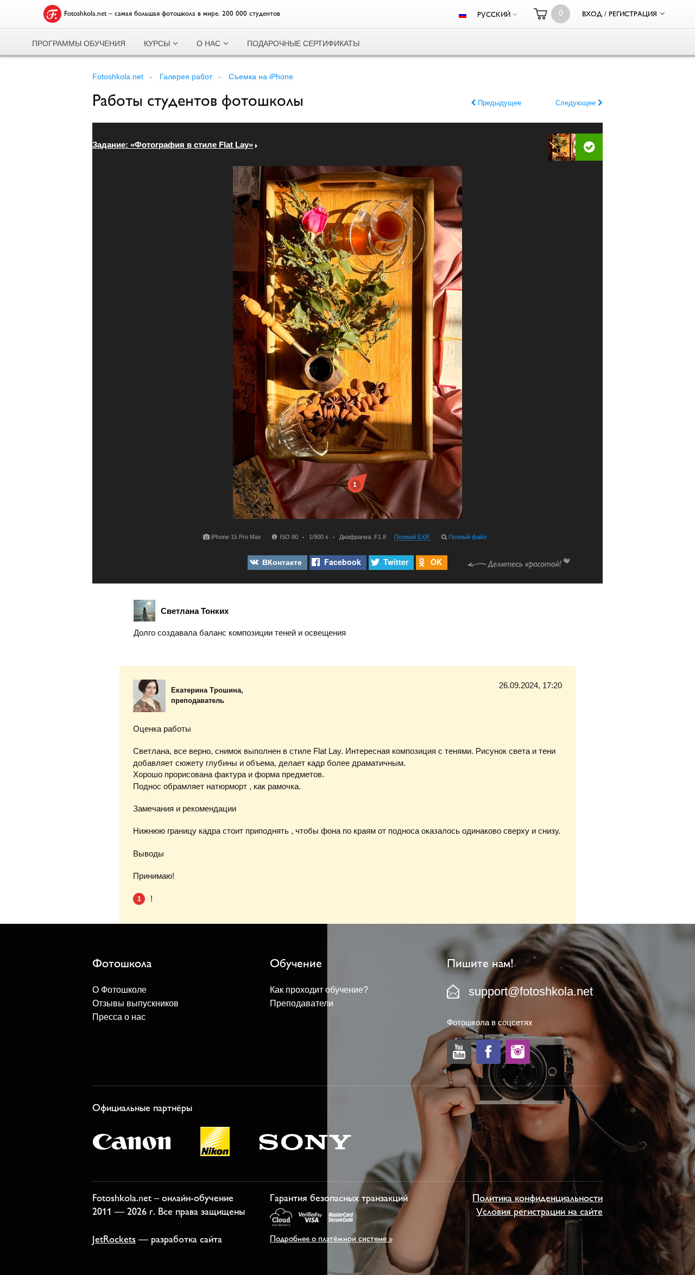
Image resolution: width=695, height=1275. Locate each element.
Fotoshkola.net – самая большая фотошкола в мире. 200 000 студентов (172, 14)
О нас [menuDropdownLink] (208, 43)
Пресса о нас (119, 1017)
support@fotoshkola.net (531, 991)
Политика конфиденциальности (537, 1199)
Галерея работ (186, 76)
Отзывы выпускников (135, 1003)
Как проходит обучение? (319, 989)
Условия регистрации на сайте (539, 1212)
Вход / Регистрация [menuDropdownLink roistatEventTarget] (619, 14)
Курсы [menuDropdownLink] (157, 43)
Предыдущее (498, 103)
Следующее (576, 103)
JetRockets (114, 1240)
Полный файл (467, 537)
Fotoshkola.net (117, 76)
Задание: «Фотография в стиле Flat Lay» (172, 144)
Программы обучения (78, 43)
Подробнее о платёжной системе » (331, 1239)
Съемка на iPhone (261, 76)
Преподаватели (301, 1003)
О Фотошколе (119, 989)
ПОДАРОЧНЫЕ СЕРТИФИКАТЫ (303, 43)
